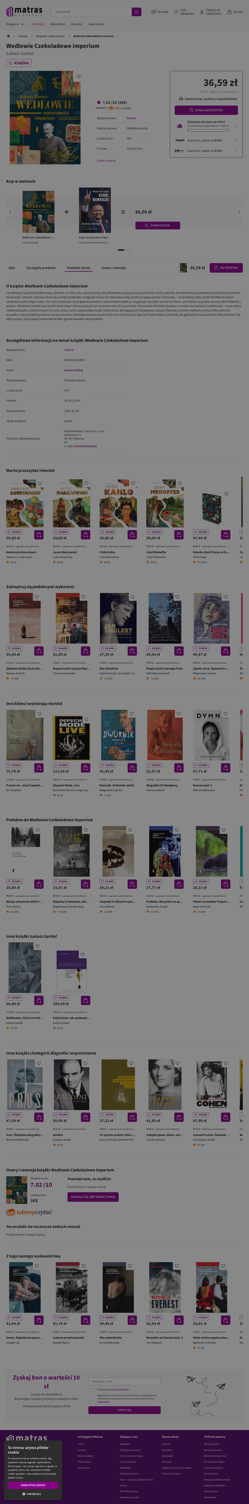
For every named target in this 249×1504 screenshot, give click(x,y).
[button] (33, 1494)
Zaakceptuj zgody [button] (33, 1485)
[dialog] (33, 1470)
